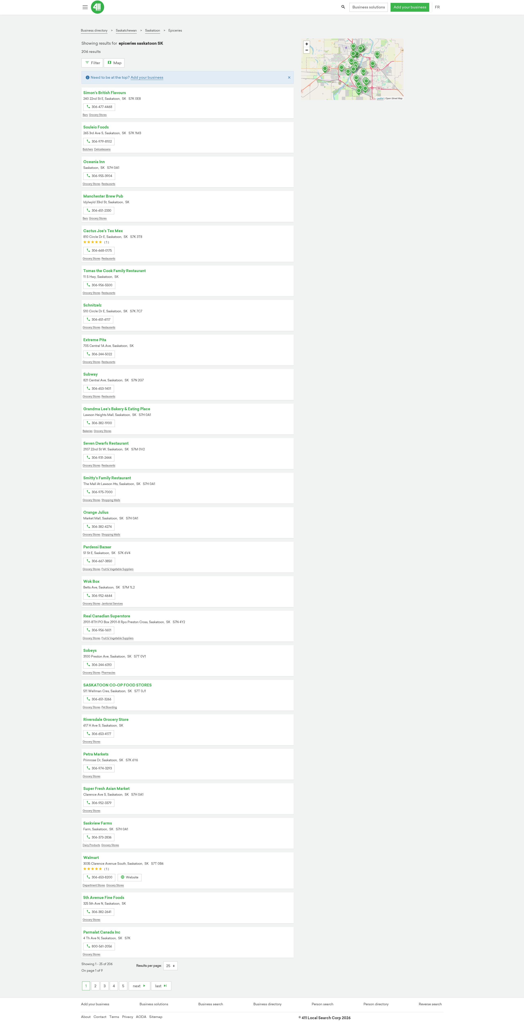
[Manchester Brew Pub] (352, 61)
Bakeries (88, 431)
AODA (141, 1017)
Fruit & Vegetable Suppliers (117, 569)
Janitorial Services (112, 603)
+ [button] (306, 44)
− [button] (306, 50)
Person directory (376, 1004)
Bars (85, 114)
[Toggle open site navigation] (85, 7)
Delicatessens (102, 149)
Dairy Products (91, 845)
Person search (322, 1004)
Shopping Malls (111, 500)
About (86, 1017)
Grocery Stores (98, 114)
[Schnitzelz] (354, 54)
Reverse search (430, 1004)
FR (437, 7)
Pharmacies (108, 672)
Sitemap (155, 1017)
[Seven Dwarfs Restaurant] (343, 68)
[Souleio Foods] (354, 70)
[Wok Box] (326, 69)
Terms (114, 1017)
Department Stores (94, 885)
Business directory (267, 1004)
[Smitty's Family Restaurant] (362, 49)
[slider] (92, 242)
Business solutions (368, 7)
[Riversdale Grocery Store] (349, 72)
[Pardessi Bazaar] (354, 47)
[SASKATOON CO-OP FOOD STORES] (360, 91)
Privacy (127, 1017)
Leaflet (380, 98)
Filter (95, 62)
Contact (100, 1017)
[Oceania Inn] (364, 72)
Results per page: (148, 966)
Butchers (88, 149)
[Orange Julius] (367, 82)
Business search (210, 1004)
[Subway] (374, 64)
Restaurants (108, 183)
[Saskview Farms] (378, 55)
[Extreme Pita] (357, 79)
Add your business (410, 7)
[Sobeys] (366, 89)
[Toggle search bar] (343, 7)
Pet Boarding (109, 707)
